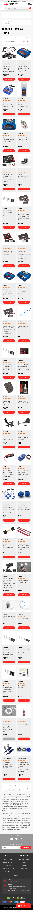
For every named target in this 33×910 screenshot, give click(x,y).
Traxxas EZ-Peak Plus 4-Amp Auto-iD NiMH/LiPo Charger (8, 104)
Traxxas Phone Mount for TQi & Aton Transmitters (8, 437)
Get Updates (25, 847)
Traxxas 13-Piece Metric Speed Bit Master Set (8, 252)
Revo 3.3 (7, 23)
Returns (11, 862)
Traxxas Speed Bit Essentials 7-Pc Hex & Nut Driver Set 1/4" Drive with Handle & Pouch (24, 216)
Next (27, 37)
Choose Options (9, 79)
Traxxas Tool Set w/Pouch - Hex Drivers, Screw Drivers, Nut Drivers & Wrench (8, 178)
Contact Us (24, 868)
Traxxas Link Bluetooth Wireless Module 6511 (8, 402)
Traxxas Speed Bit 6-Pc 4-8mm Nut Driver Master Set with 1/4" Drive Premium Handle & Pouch (9, 329)
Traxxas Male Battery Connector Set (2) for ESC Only (8, 545)
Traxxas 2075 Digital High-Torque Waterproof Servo (23, 472)
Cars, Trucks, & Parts (13, 22)
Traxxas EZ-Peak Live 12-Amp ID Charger (23, 291)
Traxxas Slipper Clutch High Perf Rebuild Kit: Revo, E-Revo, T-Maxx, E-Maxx (8, 727)
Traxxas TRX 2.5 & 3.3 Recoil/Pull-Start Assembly (23, 437)
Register (27, 859)
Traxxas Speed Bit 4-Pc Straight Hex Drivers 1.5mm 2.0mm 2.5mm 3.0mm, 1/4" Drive (9, 689)
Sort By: (7, 41)
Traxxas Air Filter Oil (23, 724)
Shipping (5, 862)
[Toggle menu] (2, 6)
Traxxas (23, 22)
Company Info (8, 859)
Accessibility (8, 871)
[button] (16, 15)
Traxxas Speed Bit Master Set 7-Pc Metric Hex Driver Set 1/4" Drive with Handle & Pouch (24, 254)
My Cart (24, 865)
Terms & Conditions (8, 868)
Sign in (21, 859)
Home (4, 22)
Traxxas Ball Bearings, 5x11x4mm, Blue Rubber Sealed (23, 176)
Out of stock (9, 738)
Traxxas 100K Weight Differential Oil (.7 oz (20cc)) (9, 617)
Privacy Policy (8, 865)
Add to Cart (24, 79)
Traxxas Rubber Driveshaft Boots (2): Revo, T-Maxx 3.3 (24, 509)
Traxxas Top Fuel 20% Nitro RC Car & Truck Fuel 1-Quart (23, 104)
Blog (24, 862)
